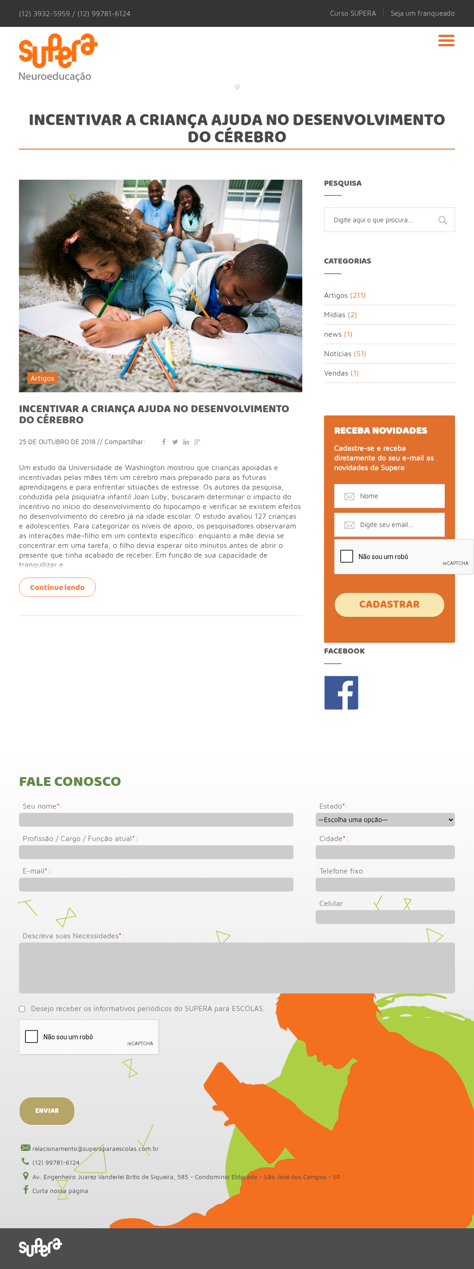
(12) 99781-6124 (56, 1162)
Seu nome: (42, 806)
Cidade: (334, 838)
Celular (331, 903)
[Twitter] (175, 442)
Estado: (333, 806)
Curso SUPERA (353, 13)
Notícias (337, 353)
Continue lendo (57, 588)
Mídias (334, 314)
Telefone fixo (341, 871)
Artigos (42, 378)
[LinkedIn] (186, 442)
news (333, 334)
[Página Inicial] (58, 53)
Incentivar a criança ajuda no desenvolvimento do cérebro (154, 415)
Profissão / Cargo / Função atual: (80, 838)
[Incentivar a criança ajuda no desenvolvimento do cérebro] (160, 184)
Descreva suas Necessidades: (74, 935)
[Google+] (197, 442)
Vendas (336, 373)
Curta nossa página (60, 1190)
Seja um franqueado (423, 13)
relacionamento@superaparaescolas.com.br (95, 1148)
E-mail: (36, 871)
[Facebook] (163, 442)
